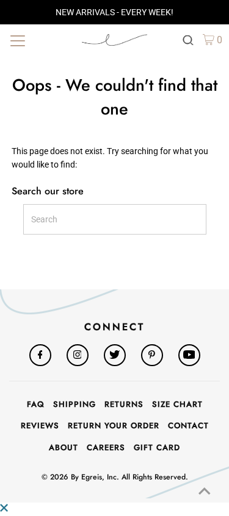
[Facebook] (40, 355)
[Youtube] (189, 355)
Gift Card (157, 447)
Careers (106, 447)
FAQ (36, 404)
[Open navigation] (39, 39)
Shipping (74, 404)
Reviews (40, 425)
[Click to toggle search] (188, 39)
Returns (124, 404)
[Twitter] (115, 355)
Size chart (177, 404)
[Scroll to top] (204, 491)
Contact (188, 425)
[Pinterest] (152, 355)
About (63, 447)
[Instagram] (78, 355)
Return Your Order (113, 425)
